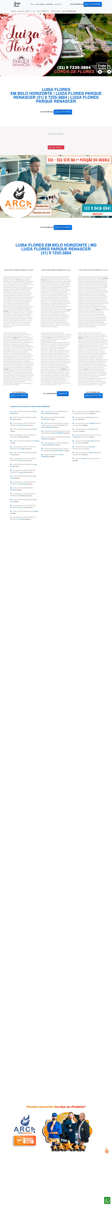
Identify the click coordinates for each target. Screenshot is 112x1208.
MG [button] (34, 11)
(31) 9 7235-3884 (91, 4)
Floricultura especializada (58, 306)
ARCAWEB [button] (57, 4)
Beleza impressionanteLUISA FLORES (18, 340)
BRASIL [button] (28, 11)
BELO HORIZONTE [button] (43, 11)
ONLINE (62, 393)
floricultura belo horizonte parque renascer (17, 316)
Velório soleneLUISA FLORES (16, 283)
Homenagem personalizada (92, 306)
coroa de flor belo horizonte (94, 316)
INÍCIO (32, 4)
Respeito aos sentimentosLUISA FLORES (92, 340)
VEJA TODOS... (57, 147)
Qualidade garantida (55, 366)
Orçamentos (20, 11)
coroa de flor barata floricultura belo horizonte (18, 374)
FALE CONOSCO (92, 395)
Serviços (13, 11)
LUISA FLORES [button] (55, 11)
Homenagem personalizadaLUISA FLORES (92, 282)
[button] (69, 11)
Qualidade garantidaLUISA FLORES (49, 341)
